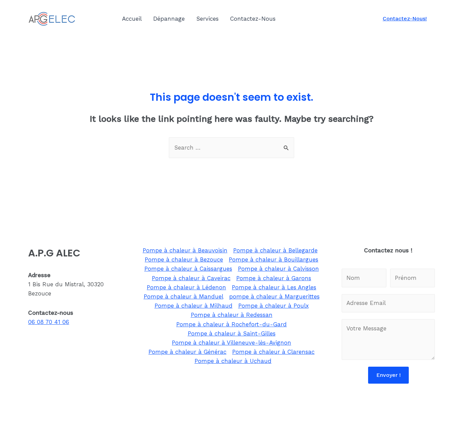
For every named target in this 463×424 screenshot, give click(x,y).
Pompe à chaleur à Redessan (232, 314)
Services (207, 18)
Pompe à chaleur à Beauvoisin (185, 250)
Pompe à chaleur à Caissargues (188, 268)
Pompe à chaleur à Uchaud (233, 361)
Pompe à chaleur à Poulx (273, 305)
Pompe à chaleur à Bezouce (184, 259)
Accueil (132, 18)
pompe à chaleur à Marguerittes (274, 296)
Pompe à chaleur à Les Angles (274, 287)
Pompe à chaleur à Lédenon (186, 287)
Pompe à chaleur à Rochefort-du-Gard (231, 324)
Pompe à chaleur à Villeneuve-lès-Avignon (231, 342)
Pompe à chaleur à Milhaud (194, 305)
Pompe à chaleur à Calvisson (278, 268)
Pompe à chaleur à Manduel (183, 296)
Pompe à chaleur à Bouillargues (273, 259)
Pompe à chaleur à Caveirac (191, 278)
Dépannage (169, 18)
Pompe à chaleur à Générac (187, 351)
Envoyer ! (388, 375)
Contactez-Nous (253, 18)
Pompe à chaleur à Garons (273, 278)
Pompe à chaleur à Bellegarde (275, 250)
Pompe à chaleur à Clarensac (273, 351)
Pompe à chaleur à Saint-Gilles (232, 333)
